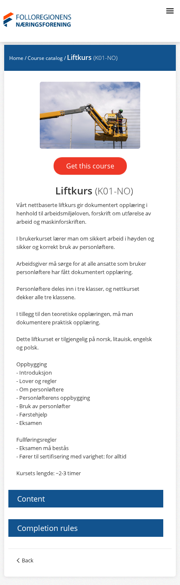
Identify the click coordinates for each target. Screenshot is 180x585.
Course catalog (45, 58)
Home (16, 58)
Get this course (90, 166)
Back (27, 560)
